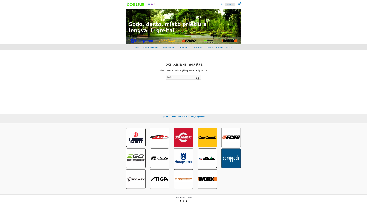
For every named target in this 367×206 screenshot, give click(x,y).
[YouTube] (154, 4)
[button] (222, 4)
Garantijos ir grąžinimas (197, 116)
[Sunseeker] (183, 179)
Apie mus (165, 116)
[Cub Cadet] (207, 137)
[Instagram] (152, 4)
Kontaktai (173, 116)
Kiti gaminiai (220, 47)
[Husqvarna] (183, 158)
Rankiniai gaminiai (168, 47)
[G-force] (159, 158)
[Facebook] (149, 4)
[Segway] (136, 179)
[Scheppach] (231, 158)
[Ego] (136, 158)
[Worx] (207, 179)
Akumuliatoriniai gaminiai (151, 47)
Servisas (229, 47)
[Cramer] (183, 137)
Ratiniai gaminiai (184, 47)
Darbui (209, 47)
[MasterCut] (207, 158)
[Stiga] (159, 179)
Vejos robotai (198, 47)
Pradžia (137, 47)
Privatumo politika (183, 116)
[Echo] (231, 137)
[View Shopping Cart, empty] (239, 4)
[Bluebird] (136, 137)
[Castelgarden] (159, 137)
